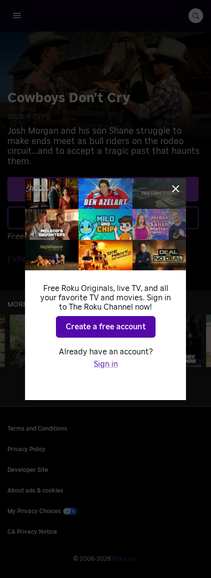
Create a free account (106, 327)
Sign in (106, 364)
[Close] (176, 189)
